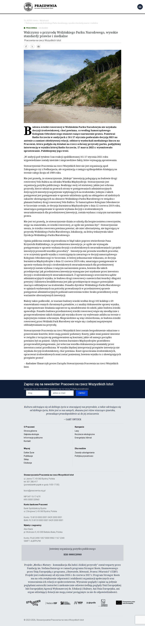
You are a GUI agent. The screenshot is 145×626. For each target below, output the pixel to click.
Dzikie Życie (29, 452)
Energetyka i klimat (83, 438)
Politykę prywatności (79, 389)
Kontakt (27, 441)
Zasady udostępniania (84, 452)
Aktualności (44, 21)
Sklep (26, 459)
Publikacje (28, 456)
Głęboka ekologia (31, 434)
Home (35, 21)
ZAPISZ (81, 393)
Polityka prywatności (84, 456)
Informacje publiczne (33, 438)
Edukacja (28, 463)
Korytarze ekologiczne (85, 434)
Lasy (77, 431)
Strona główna (30, 431)
